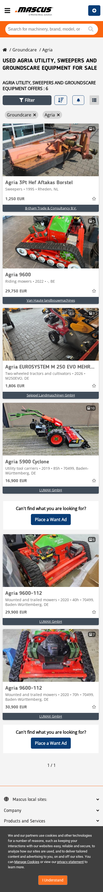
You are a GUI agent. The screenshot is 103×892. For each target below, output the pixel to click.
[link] (51, 150)
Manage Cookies (26, 862)
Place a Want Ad (51, 519)
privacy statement (70, 862)
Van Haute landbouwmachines (51, 300)
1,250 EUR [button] (15, 199)
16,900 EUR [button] (16, 481)
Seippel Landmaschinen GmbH (51, 395)
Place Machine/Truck (94, 10)
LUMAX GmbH (50, 490)
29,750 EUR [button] (16, 291)
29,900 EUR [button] (16, 612)
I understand (52, 880)
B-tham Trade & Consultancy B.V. (51, 208)
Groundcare (24, 50)
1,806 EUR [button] (15, 386)
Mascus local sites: (30, 799)
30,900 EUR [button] (16, 707)
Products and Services (24, 821)
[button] (27, 100)
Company (12, 810)
